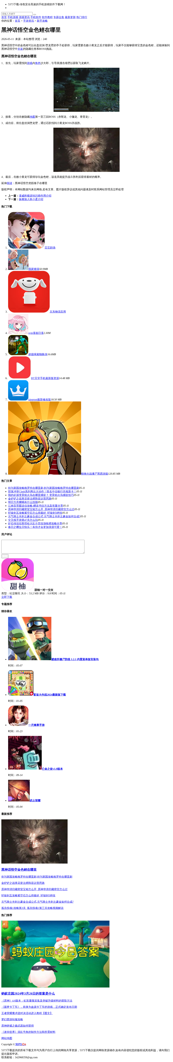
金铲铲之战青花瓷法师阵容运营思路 (29, 498)
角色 (38, 63)
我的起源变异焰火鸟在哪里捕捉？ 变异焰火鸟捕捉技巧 (41, 495)
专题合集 (58, 17)
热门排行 (81, 17)
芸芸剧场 (50, 247)
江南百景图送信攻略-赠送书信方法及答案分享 (35, 505)
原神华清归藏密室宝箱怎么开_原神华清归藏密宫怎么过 (41, 509)
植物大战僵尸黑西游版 (94, 473)
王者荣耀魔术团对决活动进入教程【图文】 (27, 1013)
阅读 (9, 183)
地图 (32, 116)
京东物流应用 (58, 311)
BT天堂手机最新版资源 (45, 378)
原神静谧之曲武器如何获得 (17, 1025)
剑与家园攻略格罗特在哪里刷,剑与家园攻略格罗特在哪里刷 (43, 487)
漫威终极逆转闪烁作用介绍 (35, 195)
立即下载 (6, 597)
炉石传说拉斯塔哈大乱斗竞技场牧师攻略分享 (35, 523)
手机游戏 (12, 17)
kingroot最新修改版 (39, 399)
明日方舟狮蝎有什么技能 (23, 502)
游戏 (29, 63)
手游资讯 (28, 20)
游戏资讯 (24, 17)
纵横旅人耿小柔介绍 (31, 199)
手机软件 (35, 17)
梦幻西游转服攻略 (12, 1019)
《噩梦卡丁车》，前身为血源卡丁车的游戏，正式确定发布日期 (39, 1006)
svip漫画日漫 (36, 333)
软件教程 (47, 17)
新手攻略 (42, 20)
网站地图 (6, 1038)
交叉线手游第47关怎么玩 (23, 519)
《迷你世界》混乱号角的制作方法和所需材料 (28, 1032)
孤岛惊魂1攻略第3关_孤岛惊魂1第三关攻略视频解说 (32, 908)
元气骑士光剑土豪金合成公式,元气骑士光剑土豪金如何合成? (44, 516)
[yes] (34, 14)
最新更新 (70, 17)
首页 (4, 17)
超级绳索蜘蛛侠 (37, 354)
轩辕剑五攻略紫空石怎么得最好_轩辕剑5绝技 (35, 512)
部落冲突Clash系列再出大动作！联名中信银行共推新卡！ (42, 491)
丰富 (20, 48)
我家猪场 (33, 269)
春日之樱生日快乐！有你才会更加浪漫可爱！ (35, 527)
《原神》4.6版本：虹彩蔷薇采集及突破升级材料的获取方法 (36, 1000)
